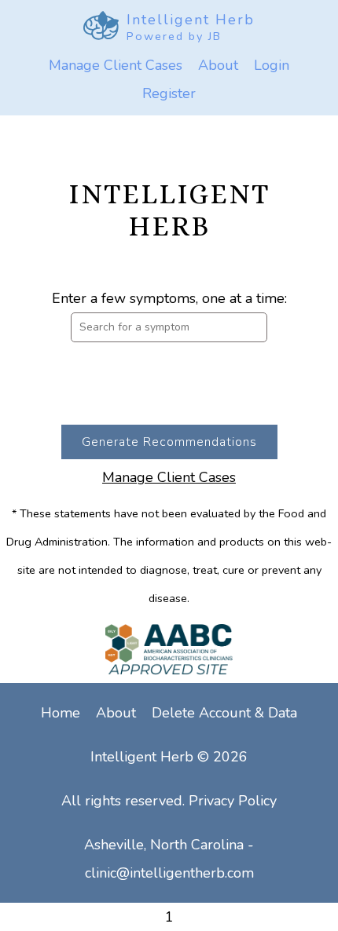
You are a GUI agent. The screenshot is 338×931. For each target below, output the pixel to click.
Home (60, 712)
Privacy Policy (233, 800)
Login (271, 65)
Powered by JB (174, 36)
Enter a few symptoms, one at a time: (169, 298)
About (218, 65)
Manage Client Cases (115, 65)
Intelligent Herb (191, 19)
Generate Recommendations (169, 442)
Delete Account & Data (224, 712)
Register (169, 93)
